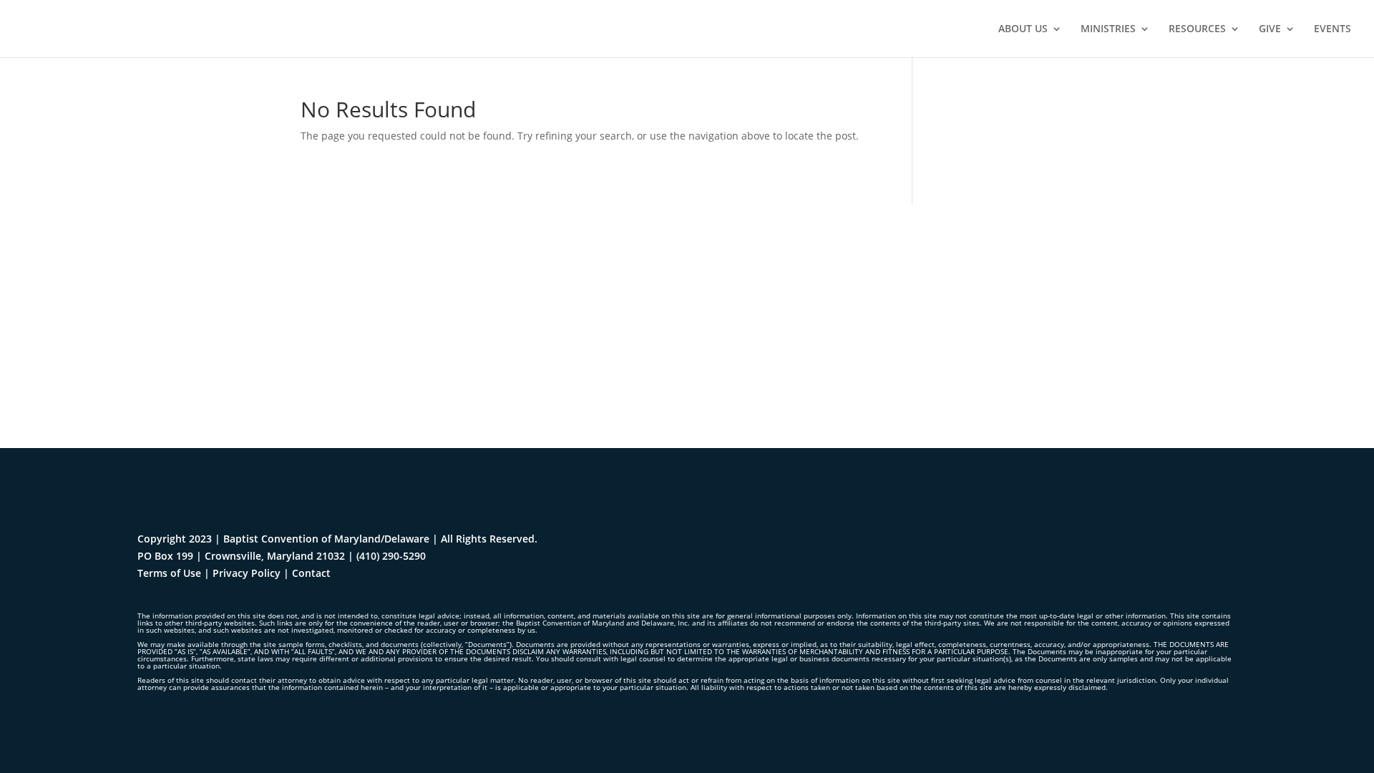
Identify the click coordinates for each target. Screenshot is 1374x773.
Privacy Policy (247, 573)
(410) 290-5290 (391, 556)
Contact (311, 573)
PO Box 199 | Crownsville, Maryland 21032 (241, 556)
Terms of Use (169, 573)
